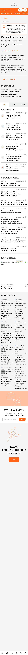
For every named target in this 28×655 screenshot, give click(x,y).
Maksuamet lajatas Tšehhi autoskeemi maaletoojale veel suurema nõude (15, 137)
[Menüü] (2, 653)
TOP (2, 329)
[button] (10, 419)
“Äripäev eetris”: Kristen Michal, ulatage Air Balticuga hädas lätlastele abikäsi (10, 193)
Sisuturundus (19, 375)
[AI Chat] (21, 653)
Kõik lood (9, 13)
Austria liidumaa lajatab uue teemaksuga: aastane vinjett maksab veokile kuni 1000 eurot (11, 221)
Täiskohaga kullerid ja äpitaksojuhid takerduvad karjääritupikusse (15, 148)
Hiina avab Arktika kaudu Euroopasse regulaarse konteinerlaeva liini (14, 158)
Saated (3, 189)
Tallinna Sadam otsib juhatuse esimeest (10, 93)
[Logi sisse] (25, 653)
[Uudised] (7, 653)
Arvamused (17, 13)
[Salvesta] (26, 113)
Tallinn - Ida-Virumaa (7, 284)
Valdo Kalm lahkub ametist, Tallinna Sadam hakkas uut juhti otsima (13, 127)
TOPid (23, 13)
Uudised (8, 113)
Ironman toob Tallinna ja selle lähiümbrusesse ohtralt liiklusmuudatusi (13, 117)
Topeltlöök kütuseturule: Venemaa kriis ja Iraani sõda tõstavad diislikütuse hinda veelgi (12, 231)
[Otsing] (16, 653)
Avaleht (3, 13)
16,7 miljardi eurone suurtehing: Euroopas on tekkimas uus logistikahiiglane (16, 168)
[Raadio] (12, 653)
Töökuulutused (9, 89)
